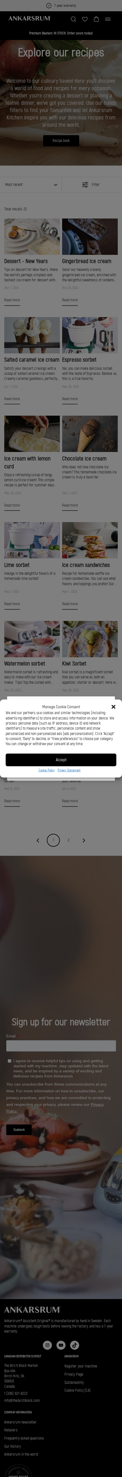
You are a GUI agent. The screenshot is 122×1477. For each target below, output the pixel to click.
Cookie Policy (47, 770)
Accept (61, 759)
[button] (113, 707)
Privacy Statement (69, 770)
